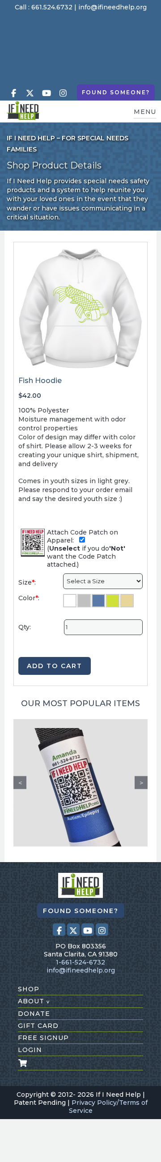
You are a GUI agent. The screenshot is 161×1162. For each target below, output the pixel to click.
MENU (145, 112)
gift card (38, 1026)
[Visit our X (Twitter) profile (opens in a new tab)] (30, 93)
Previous (19, 782)
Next (141, 782)
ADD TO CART (54, 666)
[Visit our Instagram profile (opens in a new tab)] (63, 93)
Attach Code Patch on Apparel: (82, 536)
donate (34, 1014)
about (34, 1001)
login (30, 1050)
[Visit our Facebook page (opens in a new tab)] (13, 93)
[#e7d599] (127, 600)
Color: (28, 598)
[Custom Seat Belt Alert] (80, 795)
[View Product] (80, 782)
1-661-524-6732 (80, 962)
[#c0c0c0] (84, 600)
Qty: (24, 627)
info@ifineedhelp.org (112, 7)
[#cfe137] (112, 600)
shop (28, 989)
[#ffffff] (69, 600)
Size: (27, 582)
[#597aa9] (98, 600)
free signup (43, 1038)
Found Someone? (116, 92)
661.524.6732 (51, 7)
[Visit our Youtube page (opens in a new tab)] (46, 93)
